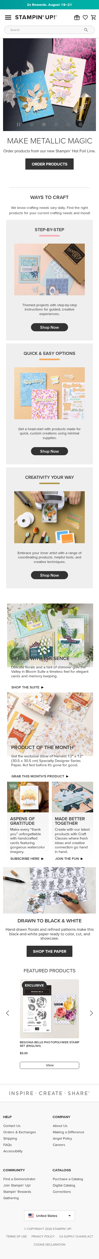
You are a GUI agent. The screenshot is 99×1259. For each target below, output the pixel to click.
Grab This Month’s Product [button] (37, 776)
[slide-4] (80, 124)
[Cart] (94, 17)
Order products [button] (50, 164)
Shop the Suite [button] (25, 687)
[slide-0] (32, 124)
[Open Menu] (8, 17)
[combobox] (49, 30)
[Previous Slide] (8, 1018)
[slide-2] (56, 124)
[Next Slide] (91, 1018)
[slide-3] (68, 124)
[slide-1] (44, 124)
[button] (77, 17)
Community (14, 1170)
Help (7, 1117)
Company (61, 1117)
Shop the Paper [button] (49, 951)
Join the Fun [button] (67, 858)
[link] (85, 17)
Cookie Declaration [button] (49, 1244)
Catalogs (62, 1170)
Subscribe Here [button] (24, 858)
